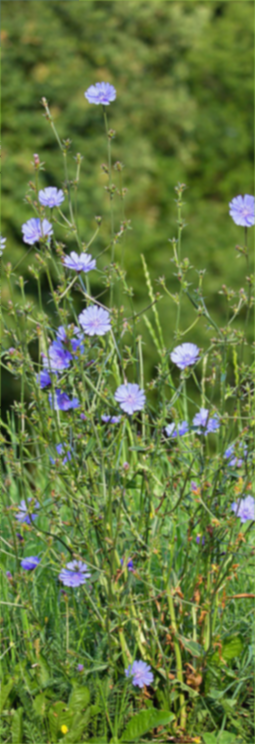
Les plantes (7, 165)
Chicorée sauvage (28, 165)
